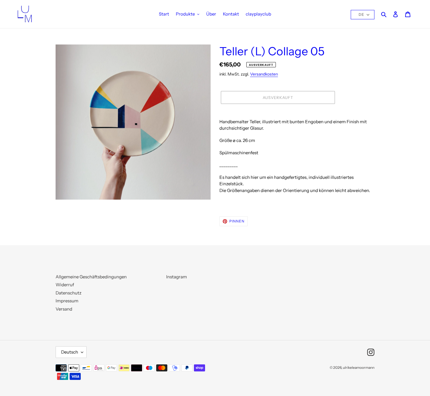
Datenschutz (68, 293)
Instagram (176, 277)
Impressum (67, 301)
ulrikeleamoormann (358, 367)
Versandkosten (264, 73)
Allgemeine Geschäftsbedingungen (91, 277)
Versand (64, 309)
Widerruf (65, 284)
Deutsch (69, 352)
